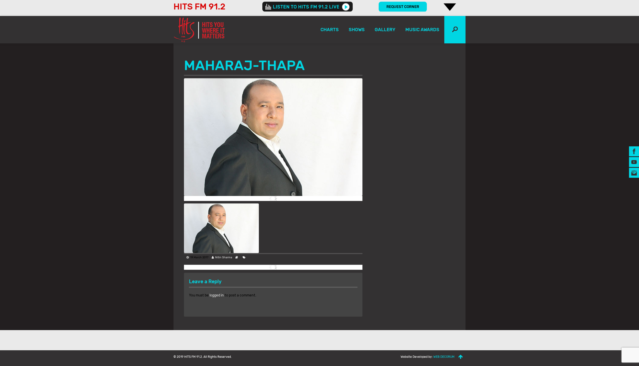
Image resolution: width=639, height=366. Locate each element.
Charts (329, 29)
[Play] (345, 7)
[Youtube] (634, 162)
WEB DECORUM (444, 357)
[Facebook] (634, 151)
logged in (216, 295)
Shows (357, 29)
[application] (307, 7)
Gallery (385, 29)
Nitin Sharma (223, 257)
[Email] (634, 173)
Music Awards (422, 29)
